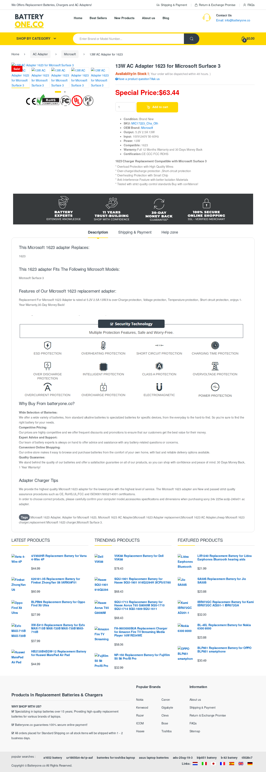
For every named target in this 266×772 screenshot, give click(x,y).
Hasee (140, 731)
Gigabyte (167, 707)
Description (98, 232)
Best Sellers (98, 18)
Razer (140, 715)
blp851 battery (207, 757)
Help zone (169, 232)
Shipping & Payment (174, 5)
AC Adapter (40, 54)
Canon (165, 699)
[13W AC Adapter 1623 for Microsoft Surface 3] (20, 78)
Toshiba (166, 731)
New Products (124, 18)
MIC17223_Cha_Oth (144, 123)
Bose (164, 723)
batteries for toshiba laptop (116, 757)
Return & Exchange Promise (217, 5)
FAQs (251, 5)
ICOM (140, 723)
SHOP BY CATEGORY (33, 38)
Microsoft (70, 54)
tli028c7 (247, 757)
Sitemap (195, 731)
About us (148, 18)
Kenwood (142, 707)
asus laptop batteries (154, 757)
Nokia (139, 699)
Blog (166, 18)
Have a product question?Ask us (139, 79)
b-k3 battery (229, 757)
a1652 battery (52, 757)
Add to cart (160, 107)
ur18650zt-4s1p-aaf (79, 757)
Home (78, 18)
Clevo (165, 715)
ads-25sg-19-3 (183, 757)
